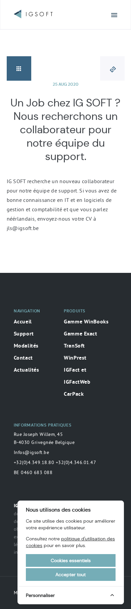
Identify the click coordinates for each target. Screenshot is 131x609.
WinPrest (75, 358)
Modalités (26, 346)
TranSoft (74, 346)
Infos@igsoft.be (31, 452)
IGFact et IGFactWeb (77, 376)
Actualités (26, 370)
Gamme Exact (80, 334)
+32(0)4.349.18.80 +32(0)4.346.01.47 (55, 462)
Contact (23, 358)
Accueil (23, 322)
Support (24, 334)
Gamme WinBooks (86, 322)
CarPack (74, 394)
